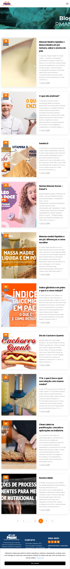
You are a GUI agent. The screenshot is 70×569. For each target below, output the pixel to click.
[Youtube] (58, 542)
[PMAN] (6, 4)
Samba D (43, 143)
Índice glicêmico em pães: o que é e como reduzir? (52, 289)
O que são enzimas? (49, 96)
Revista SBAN (46, 478)
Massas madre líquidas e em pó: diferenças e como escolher (52, 239)
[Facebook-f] (49, 542)
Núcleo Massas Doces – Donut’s (51, 188)
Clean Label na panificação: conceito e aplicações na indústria (51, 427)
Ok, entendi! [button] (35, 563)
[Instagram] (52, 542)
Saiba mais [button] (40, 558)
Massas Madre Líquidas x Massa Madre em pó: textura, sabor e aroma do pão (52, 46)
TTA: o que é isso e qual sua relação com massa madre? (51, 381)
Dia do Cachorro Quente (51, 335)
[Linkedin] (55, 542)
